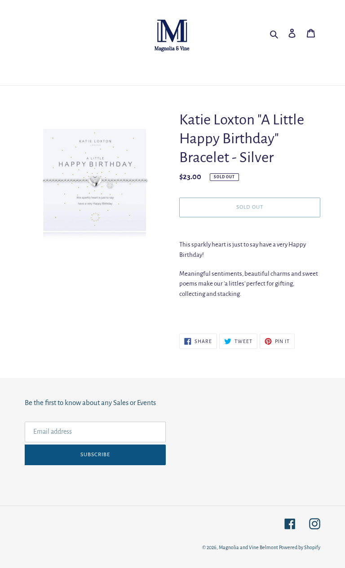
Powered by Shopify (299, 547)
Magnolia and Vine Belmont (248, 547)
